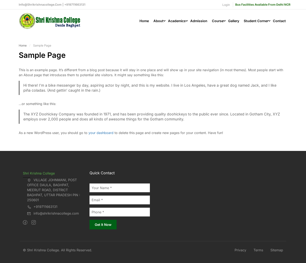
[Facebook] (25, 222)
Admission (198, 21)
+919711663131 (45, 207)
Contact (279, 21)
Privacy (240, 250)
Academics (177, 21)
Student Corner (256, 21)
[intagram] (33, 222)
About (158, 21)
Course (218, 21)
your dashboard (100, 133)
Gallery (233, 21)
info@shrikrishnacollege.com (56, 213)
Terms (258, 250)
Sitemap (276, 250)
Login (226, 4)
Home (144, 21)
